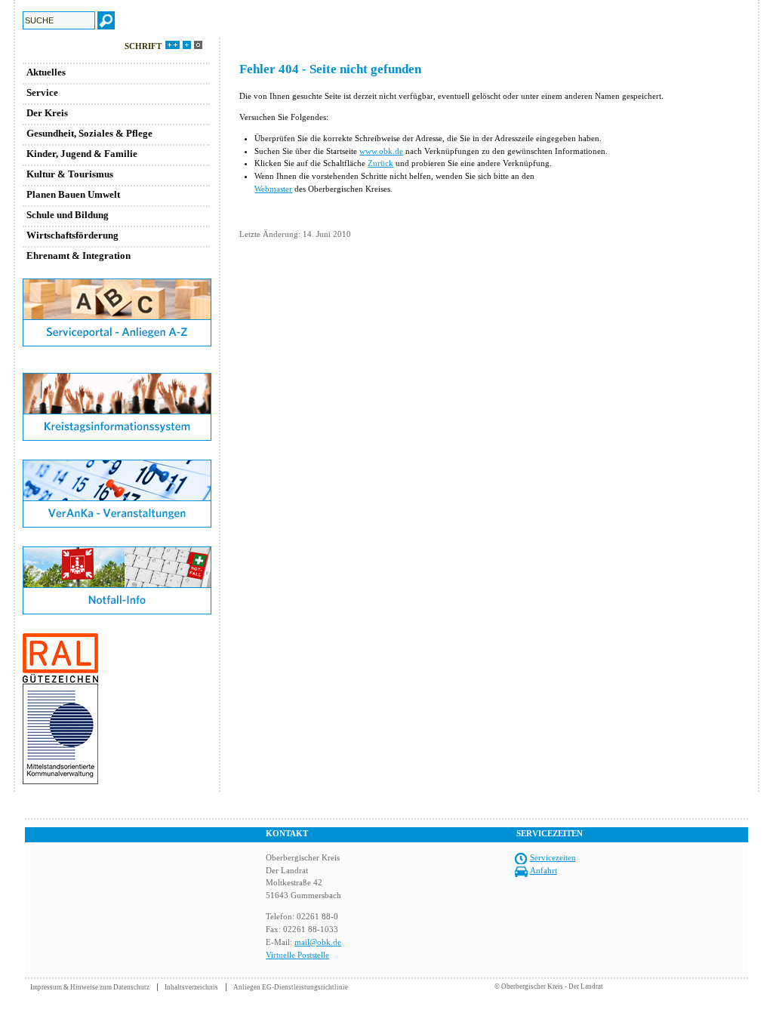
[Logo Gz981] (60, 781)
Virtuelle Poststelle (297, 954)
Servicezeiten (553, 857)
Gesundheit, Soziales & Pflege (89, 133)
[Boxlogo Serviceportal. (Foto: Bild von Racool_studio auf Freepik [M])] (117, 343)
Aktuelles (46, 72)
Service (42, 92)
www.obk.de (381, 150)
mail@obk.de (317, 941)
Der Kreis (47, 112)
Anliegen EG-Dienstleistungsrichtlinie (290, 987)
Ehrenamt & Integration (78, 255)
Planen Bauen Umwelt (73, 194)
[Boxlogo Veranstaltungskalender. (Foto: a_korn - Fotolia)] (117, 524)
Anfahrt (543, 870)
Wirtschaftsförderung (72, 235)
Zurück (380, 163)
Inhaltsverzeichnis (191, 987)
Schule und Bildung (67, 214)
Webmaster (273, 188)
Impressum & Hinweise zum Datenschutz (89, 987)
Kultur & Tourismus (69, 174)
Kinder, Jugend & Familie (81, 153)
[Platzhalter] (117, 369)
